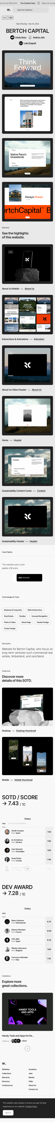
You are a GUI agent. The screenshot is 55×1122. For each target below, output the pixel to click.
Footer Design (9, 628)
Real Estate (8, 616)
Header (17, 440)
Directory (6, 1081)
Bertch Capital (27, 31)
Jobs (30, 1073)
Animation (39, 339)
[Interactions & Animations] (27, 314)
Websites (6, 1069)
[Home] (27, 416)
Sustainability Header (13, 541)
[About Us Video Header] (27, 365)
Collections (6, 1073)
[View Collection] (27, 1012)
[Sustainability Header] (27, 517)
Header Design (43, 622)
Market (31, 1077)
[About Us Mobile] (27, 264)
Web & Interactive (35, 610)
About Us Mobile (10, 288)
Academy (33, 1069)
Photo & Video (10, 622)
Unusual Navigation (39, 616)
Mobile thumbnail (23, 780)
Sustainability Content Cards (17, 490)
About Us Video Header (14, 389)
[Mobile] (27, 756)
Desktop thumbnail (26, 731)
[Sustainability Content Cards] (27, 466)
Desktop (6, 730)
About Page (26, 622)
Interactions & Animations (15, 339)
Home (5, 440)
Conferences (7, 1085)
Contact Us (33, 1089)
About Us (29, 289)
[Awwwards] (9, 10)
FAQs (31, 1081)
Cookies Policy (31, 1106)
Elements (6, 1077)
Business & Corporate (13, 610)
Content (41, 491)
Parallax (22, 616)
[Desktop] (27, 707)
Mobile (5, 780)
